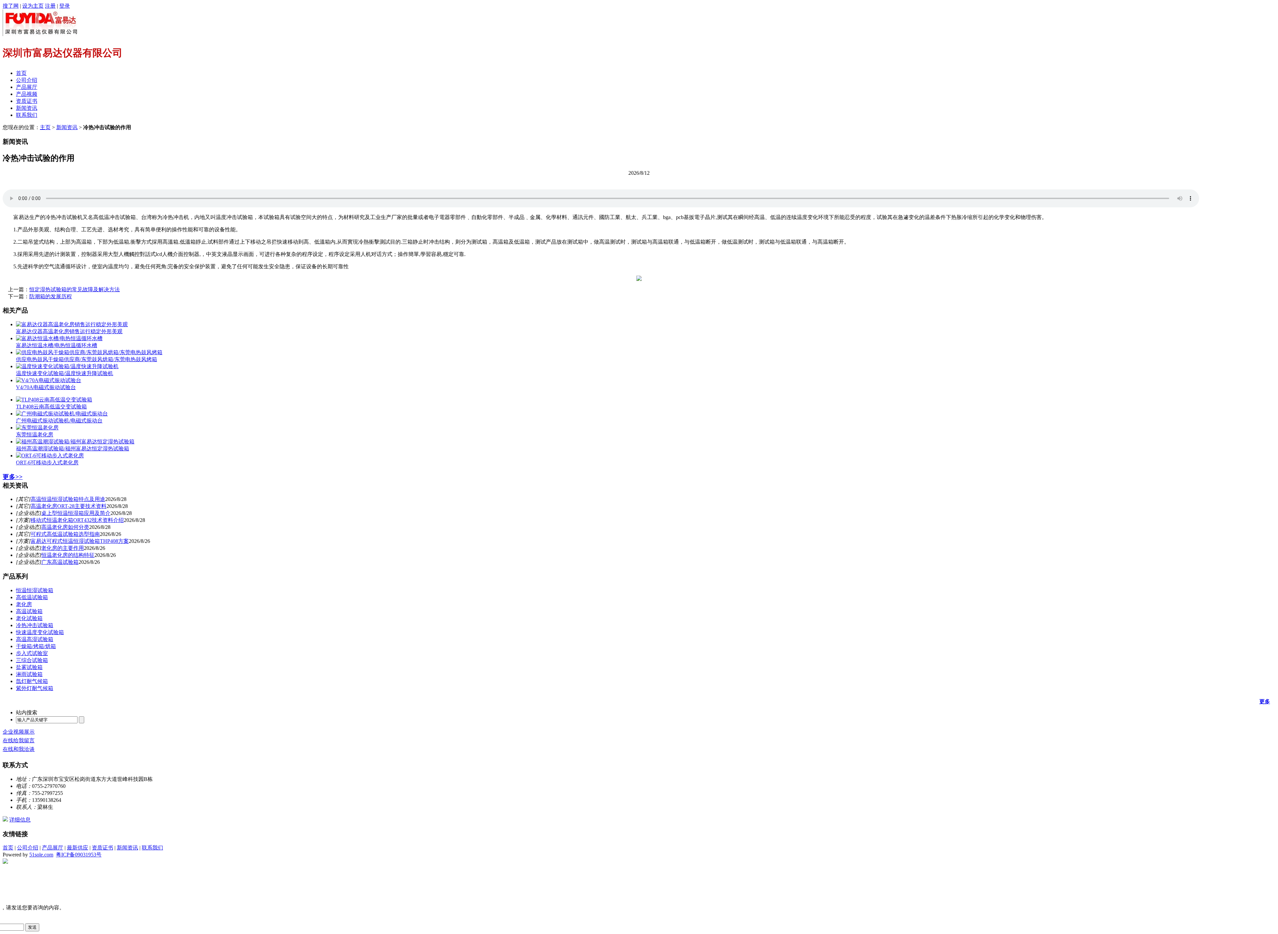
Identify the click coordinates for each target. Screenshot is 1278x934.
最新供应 (77, 847)
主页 (45, 127)
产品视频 (26, 94)
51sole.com (41, 854)
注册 (50, 6)
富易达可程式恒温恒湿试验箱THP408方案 (80, 541)
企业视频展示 (19, 732)
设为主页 (33, 6)
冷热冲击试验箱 (34, 625)
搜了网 (11, 6)
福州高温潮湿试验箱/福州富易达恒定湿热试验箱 (72, 448)
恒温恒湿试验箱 (34, 590)
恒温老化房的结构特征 (68, 555)
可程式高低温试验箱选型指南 (65, 534)
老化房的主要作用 (62, 548)
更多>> (13, 476)
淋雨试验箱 (29, 674)
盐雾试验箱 (29, 667)
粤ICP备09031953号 (79, 854)
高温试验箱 (29, 611)
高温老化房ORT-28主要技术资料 (68, 506)
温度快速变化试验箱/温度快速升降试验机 (64, 373)
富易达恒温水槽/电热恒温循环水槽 (56, 345)
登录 (64, 6)
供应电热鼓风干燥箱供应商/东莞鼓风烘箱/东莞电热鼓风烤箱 (86, 359)
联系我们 (26, 115)
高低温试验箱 (32, 597)
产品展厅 (26, 87)
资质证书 (26, 101)
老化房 (24, 604)
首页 (21, 73)
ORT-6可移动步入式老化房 (47, 462)
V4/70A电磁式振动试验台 (46, 387)
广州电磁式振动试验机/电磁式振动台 (59, 420)
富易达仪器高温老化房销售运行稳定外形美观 (69, 331)
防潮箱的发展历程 (50, 296)
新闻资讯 (26, 108)
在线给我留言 (19, 740)
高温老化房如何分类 (65, 527)
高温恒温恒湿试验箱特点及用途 (68, 499)
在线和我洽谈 (19, 749)
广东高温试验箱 (60, 562)
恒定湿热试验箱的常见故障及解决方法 (74, 289)
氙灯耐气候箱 (32, 681)
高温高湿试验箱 (34, 639)
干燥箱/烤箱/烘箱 (36, 646)
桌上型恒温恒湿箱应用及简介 (75, 513)
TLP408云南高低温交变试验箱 (51, 406)
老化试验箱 (29, 618)
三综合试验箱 (32, 660)
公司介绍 (26, 80)
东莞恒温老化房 (34, 434)
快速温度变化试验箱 (40, 632)
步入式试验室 (32, 653)
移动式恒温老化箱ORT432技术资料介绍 (77, 520)
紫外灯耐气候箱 (34, 688)
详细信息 (20, 819)
